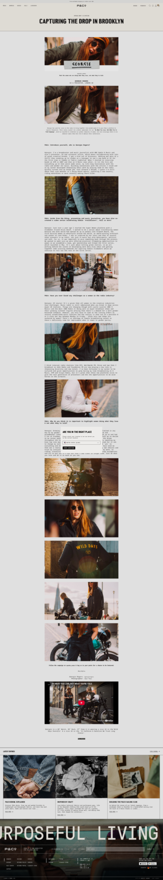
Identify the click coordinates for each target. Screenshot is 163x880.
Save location (69, 448)
